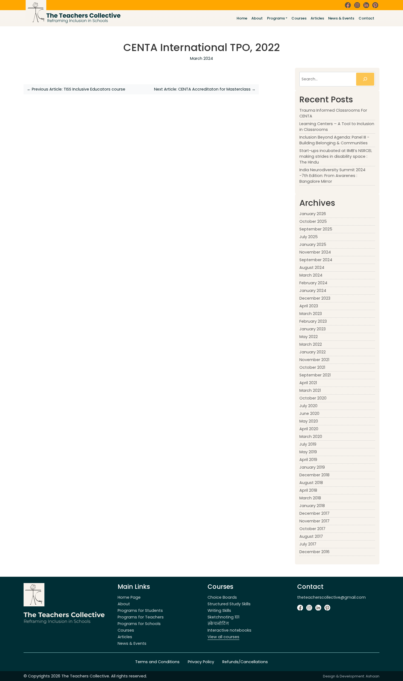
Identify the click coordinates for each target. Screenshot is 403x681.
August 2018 (311, 482)
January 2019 (312, 467)
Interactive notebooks (229, 630)
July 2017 (307, 544)
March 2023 (310, 313)
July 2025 (308, 237)
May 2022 (308, 336)
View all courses (223, 637)
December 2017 (314, 513)
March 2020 (310, 436)
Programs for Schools (139, 623)
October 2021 (312, 367)
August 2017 (311, 536)
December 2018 (314, 475)
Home (242, 18)
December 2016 (314, 552)
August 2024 (311, 267)
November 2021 (314, 359)
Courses (298, 18)
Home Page (129, 597)
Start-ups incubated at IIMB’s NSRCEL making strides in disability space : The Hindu (335, 156)
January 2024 (312, 290)
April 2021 (308, 382)
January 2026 (312, 213)
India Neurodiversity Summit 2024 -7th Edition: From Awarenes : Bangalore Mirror (332, 175)
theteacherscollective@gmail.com (331, 597)
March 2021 (310, 390)
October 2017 (312, 528)
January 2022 (312, 352)
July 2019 (307, 444)
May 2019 (308, 452)
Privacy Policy (201, 662)
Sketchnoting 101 (223, 617)
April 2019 (308, 459)
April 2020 (308, 429)
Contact (366, 18)
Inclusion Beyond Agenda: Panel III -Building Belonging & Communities (334, 140)
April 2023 (308, 306)
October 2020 (313, 398)
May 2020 (308, 421)
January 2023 (312, 329)
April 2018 (308, 490)
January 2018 (312, 505)
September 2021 (315, 375)
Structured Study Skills (229, 604)
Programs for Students (140, 610)
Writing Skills (219, 610)
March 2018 (310, 498)
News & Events (341, 18)
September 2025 (315, 229)
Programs (276, 18)
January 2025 (312, 244)
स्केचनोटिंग (218, 623)
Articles (317, 18)
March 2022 (310, 344)
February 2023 (313, 321)
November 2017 (314, 521)
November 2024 (315, 252)
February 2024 (313, 283)
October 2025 (313, 221)
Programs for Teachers (141, 617)
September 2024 (315, 260)
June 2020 (309, 413)
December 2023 (314, 298)
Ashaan (372, 676)
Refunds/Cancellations (245, 662)
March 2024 (310, 275)
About (257, 18)
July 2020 (308, 406)
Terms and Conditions (157, 662)
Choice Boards (222, 597)
